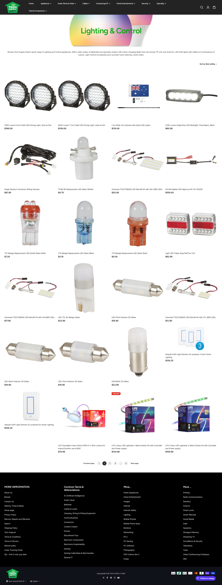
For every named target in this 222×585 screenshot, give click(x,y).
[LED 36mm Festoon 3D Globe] (30, 352)
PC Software (129, 546)
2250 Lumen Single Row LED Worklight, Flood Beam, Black (190, 125)
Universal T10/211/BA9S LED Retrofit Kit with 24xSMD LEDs (29, 317)
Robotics (187, 501)
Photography (129, 550)
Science (186, 506)
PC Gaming (128, 541)
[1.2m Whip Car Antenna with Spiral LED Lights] (138, 95)
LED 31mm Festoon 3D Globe (70, 381)
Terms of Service (11, 541)
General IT (68, 557)
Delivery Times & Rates (14, 506)
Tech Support (10, 532)
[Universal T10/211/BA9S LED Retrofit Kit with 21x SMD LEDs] (191, 288)
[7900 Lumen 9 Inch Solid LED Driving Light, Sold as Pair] (30, 95)
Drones (67, 531)
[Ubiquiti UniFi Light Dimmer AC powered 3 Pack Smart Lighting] (191, 338)
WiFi (185, 559)
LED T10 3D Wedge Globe (69, 317)
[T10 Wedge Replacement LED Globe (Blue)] (84, 224)
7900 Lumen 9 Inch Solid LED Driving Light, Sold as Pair (27, 125)
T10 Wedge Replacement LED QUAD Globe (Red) (25, 253)
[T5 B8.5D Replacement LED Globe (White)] (84, 160)
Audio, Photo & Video (66, 3)
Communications (71, 518)
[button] (214, 7)
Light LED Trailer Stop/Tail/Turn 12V (180, 253)
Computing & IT (102, 3)
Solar (185, 523)
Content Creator (70, 527)
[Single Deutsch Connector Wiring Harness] (30, 160)
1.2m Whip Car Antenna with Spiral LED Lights (131, 125)
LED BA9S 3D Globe (120, 381)
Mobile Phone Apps (132, 523)
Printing (186, 493)
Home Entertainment (125, 3)
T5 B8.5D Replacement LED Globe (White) (75, 189)
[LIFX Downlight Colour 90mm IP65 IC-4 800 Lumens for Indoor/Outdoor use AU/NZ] (84, 416)
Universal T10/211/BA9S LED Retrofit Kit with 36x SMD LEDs (137, 189)
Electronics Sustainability (74, 544)
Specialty (160, 3)
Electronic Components (73, 540)
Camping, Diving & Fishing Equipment (79, 513)
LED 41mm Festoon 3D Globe (124, 317)
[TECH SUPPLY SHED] (12, 7)
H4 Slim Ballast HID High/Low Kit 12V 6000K (184, 189)
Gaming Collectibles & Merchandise (79, 553)
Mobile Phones (130, 519)
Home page (9, 510)
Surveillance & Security (192, 541)
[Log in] (208, 7)
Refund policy (10, 546)
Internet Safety (130, 510)
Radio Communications (192, 497)
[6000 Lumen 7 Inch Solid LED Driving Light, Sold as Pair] (84, 95)
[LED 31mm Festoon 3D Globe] (84, 352)
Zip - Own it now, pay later (15, 554)
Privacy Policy (10, 515)
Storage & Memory (191, 532)
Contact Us (9, 501)
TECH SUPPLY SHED (117, 573)
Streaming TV (189, 537)
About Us (8, 493)
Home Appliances (131, 493)
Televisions (187, 546)
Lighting (127, 515)
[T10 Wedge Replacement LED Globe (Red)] (138, 224)
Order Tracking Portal (13, 550)
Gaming (67, 549)
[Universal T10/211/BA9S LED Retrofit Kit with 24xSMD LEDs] (30, 288)
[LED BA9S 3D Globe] (138, 352)
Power (126, 559)
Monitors (127, 528)
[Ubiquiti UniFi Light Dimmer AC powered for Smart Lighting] (30, 405)
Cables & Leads (70, 509)
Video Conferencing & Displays (196, 554)
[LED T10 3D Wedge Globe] (84, 288)
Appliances (45, 3)
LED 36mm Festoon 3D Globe (16, 381)
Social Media (188, 519)
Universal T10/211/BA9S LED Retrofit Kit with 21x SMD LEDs (190, 317)
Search (7, 523)
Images (127, 501)
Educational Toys (71, 535)
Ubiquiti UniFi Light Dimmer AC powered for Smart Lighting (29, 425)
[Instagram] (114, 577)
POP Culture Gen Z (131, 554)
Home (31, 3)
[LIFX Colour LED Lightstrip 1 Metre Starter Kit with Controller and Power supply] (138, 416)
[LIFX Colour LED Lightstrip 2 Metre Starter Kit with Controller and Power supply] (191, 416)
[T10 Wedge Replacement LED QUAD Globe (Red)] (30, 224)
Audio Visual (69, 500)
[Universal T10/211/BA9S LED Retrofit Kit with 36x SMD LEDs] (138, 160)
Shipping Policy (10, 528)
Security (145, 3)
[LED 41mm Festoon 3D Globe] (138, 288)
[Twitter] (103, 577)
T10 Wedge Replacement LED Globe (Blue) (76, 253)
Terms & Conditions (12, 537)
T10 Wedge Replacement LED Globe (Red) (129, 253)
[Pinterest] (111, 577)
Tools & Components (37, 11)
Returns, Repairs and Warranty (17, 519)
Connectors (69, 522)
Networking (128, 532)
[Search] (201, 7)
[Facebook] (107, 577)
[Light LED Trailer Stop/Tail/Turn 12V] (191, 224)
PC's (125, 537)
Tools (185, 550)
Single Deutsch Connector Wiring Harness (21, 189)
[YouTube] (118, 577)
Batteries (67, 504)
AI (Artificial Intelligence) (74, 496)
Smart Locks (188, 510)
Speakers (187, 528)
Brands (7, 497)
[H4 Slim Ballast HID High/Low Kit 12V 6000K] (191, 160)
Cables (85, 3)
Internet (127, 506)
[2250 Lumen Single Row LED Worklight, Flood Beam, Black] (191, 95)
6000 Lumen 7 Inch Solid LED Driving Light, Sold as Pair (81, 125)
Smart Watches (189, 515)
